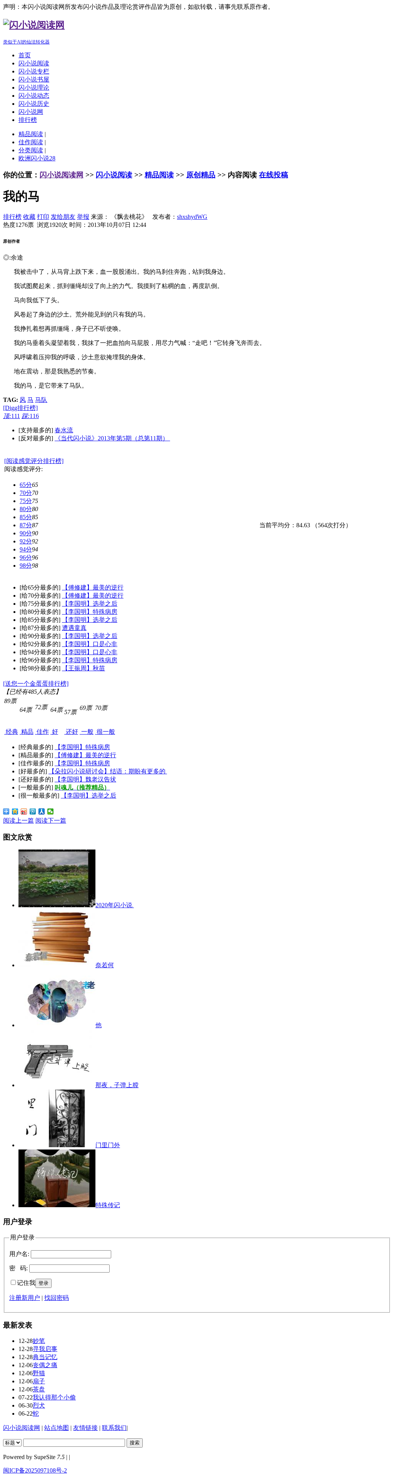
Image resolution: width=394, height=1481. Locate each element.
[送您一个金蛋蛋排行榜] (35, 683)
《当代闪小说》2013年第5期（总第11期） (112, 438)
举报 (83, 216)
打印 (43, 216)
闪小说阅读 (33, 63)
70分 (26, 493)
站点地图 (56, 1427)
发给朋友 (63, 216)
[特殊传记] (56, 1205)
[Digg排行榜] (20, 408)
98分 (26, 565)
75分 (26, 501)
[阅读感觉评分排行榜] (33, 461)
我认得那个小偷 (54, 1397)
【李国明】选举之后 (89, 603)
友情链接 (85, 1427)
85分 (26, 517)
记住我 (26, 1282)
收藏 (29, 216)
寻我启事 (45, 1349)
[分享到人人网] (41, 811)
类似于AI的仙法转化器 (26, 42)
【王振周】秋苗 (83, 668)
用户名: (19, 1254)
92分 (26, 541)
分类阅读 (30, 150)
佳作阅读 (30, 142)
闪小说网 (30, 111)
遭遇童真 (74, 628)
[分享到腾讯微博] (33, 811)
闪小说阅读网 (61, 175)
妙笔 (39, 1341)
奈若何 (104, 965)
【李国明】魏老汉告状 (85, 779)
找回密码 (56, 1297)
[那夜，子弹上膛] (56, 1085)
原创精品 (200, 175)
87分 (26, 525)
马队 (41, 399)
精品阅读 (30, 134)
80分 (26, 509)
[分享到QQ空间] (15, 811)
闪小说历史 (33, 103)
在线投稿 (273, 175)
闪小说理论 (33, 87)
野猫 (39, 1373)
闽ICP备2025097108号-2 (35, 1470)
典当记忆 (45, 1357)
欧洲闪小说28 (36, 158)
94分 (26, 549)
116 (30, 416)
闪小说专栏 (33, 71)
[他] (56, 1025)
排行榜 (27, 120)
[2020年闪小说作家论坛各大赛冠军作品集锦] (56, 905)
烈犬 (39, 1405)
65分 (26, 484)
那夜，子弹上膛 (117, 1085)
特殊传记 (107, 1205)
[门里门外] (56, 1145)
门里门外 (107, 1145)
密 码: (18, 1268)
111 (11, 416)
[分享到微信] (50, 811)
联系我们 (114, 1427)
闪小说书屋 (33, 79)
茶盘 (39, 1389)
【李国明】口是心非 (89, 644)
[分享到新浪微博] (24, 811)
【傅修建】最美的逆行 (93, 587)
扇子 (39, 1381)
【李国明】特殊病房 (89, 611)
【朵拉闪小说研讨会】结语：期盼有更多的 (107, 771)
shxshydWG (192, 216)
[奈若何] (56, 965)
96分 (26, 557)
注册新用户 (24, 1297)
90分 (26, 533)
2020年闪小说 (114, 905)
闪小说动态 (33, 95)
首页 (24, 55)
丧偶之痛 (45, 1365)
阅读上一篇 (18, 820)
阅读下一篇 (50, 820)
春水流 (64, 430)
